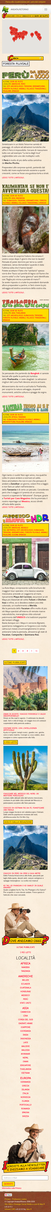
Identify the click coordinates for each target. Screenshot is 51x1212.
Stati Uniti (25, 1003)
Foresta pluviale (10, 89)
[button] (32, 35)
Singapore (25, 1065)
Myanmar (25, 1054)
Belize (25, 980)
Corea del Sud (25, 1019)
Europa (25, 1078)
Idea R (29, 1209)
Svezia (25, 1116)
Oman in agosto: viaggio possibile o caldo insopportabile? (24, 715)
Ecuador (25, 984)
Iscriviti (8, 1184)
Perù (23, 84)
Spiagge (15, 91)
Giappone (25, 1027)
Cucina (15, 535)
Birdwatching (39, 86)
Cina (25, 1016)
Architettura (9, 422)
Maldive (25, 1046)
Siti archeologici (15, 86)
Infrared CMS (10, 1209)
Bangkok (35, 373)
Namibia (25, 967)
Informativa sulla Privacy (11, 1188)
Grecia (25, 1086)
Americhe (16, 84)
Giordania (25, 1031)
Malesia (25, 1050)
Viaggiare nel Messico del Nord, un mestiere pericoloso (21, 795)
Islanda (25, 1089)
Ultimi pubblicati (25, 947)
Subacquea (12, 201)
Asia (13, 198)
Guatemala (25, 987)
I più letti (25, 952)
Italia (25, 1093)
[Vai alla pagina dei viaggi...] (5, 9)
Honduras (25, 991)
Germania (25, 1082)
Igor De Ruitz (16, 82)
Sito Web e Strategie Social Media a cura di (25, 1204)
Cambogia (25, 1012)
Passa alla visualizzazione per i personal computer (26, 2)
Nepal (25, 1057)
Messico (26, 501)
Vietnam (25, 1073)
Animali (22, 89)
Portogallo (26, 1105)
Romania (25, 1108)
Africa (14, 417)
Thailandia (20, 313)
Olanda (25, 1101)
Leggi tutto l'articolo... (13, 177)
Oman (25, 1061)
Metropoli (11, 530)
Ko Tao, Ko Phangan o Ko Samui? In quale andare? (23, 886)
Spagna (25, 1112)
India (25, 1035)
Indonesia (20, 198)
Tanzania (22, 417)
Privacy (8, 1199)
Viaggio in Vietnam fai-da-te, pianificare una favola (23, 809)
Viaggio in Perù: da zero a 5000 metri (21, 873)
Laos (25, 1042)
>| (36, 651)
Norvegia (25, 1097)
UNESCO (21, 617)
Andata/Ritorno (20, 9)
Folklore (7, 91)
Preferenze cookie (19, 1199)
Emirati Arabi (26, 1023)
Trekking (28, 86)
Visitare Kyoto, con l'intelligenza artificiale (20, 729)
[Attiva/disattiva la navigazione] (46, 9)
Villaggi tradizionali (36, 89)
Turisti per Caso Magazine (17, 498)
